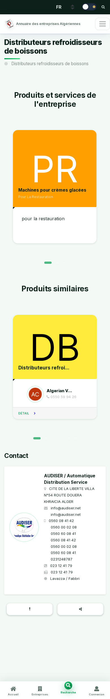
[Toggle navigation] (102, 24)
